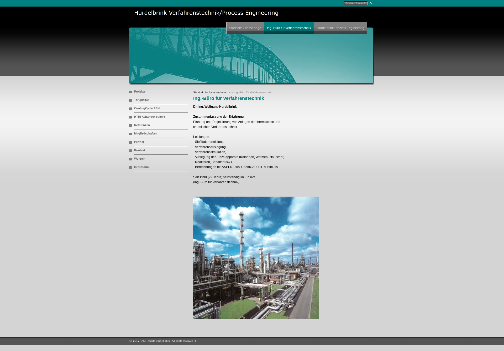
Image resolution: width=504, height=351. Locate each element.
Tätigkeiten (142, 99)
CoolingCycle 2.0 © (147, 108)
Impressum (142, 167)
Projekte (139, 91)
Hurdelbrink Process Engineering (340, 28)
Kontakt (139, 150)
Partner (139, 141)
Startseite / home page (245, 28)
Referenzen (142, 125)
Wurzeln (139, 158)
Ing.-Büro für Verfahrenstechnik (289, 28)
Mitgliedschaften (145, 133)
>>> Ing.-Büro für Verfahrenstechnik (250, 92)
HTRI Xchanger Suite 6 (149, 116)
